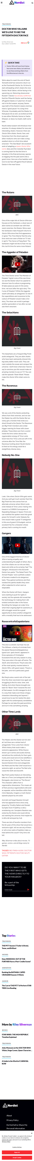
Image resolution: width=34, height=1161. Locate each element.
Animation (6, 968)
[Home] (10, 1107)
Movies (5, 954)
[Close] (32, 1133)
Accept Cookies (17, 1157)
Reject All (17, 1152)
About (9, 1115)
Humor (5, 981)
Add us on (23, 43)
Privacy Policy (13, 1120)
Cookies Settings (17, 1147)
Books (5, 1030)
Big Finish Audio (16, 851)
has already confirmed (22, 96)
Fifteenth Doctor (15, 853)
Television (6, 24)
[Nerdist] (16, 2)
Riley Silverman (8, 42)
